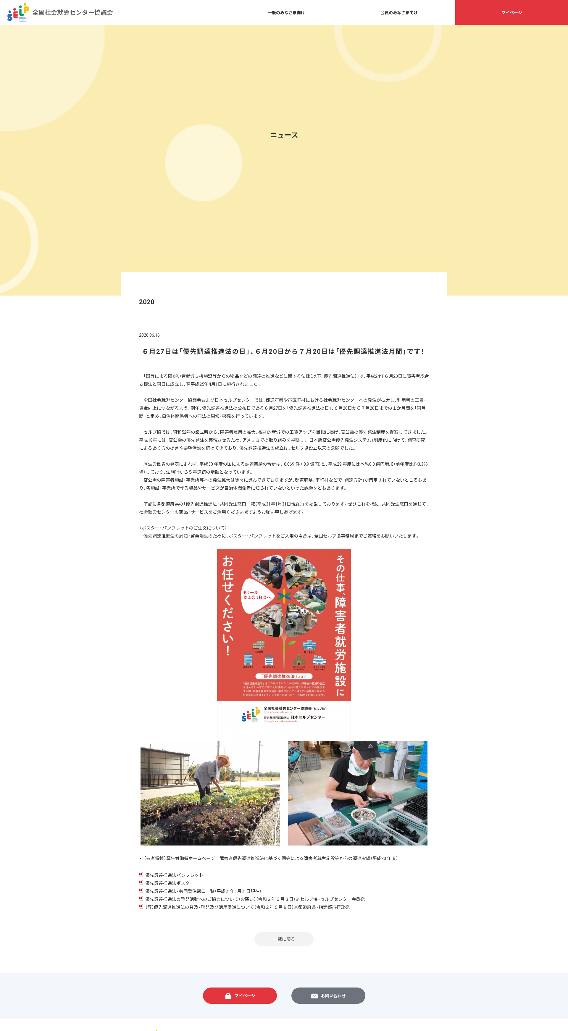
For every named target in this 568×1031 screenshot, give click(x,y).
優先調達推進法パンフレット (174, 875)
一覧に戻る (284, 939)
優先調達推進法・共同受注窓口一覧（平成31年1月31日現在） (203, 891)
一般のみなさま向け (286, 12)
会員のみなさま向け (399, 12)
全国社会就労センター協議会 (18, 12)
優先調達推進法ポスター (169, 883)
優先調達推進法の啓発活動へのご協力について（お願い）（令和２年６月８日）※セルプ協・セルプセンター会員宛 (255, 899)
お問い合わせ (333, 995)
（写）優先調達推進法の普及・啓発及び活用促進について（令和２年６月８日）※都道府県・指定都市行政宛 (247, 907)
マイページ (511, 12)
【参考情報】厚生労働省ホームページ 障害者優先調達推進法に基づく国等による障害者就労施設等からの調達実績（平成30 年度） (271, 858)
